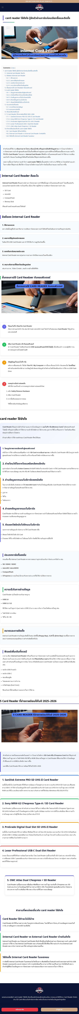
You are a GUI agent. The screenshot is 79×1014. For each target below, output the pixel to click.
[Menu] (2, 7)
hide (13, 68)
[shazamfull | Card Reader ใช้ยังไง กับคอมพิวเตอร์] (39, 7)
